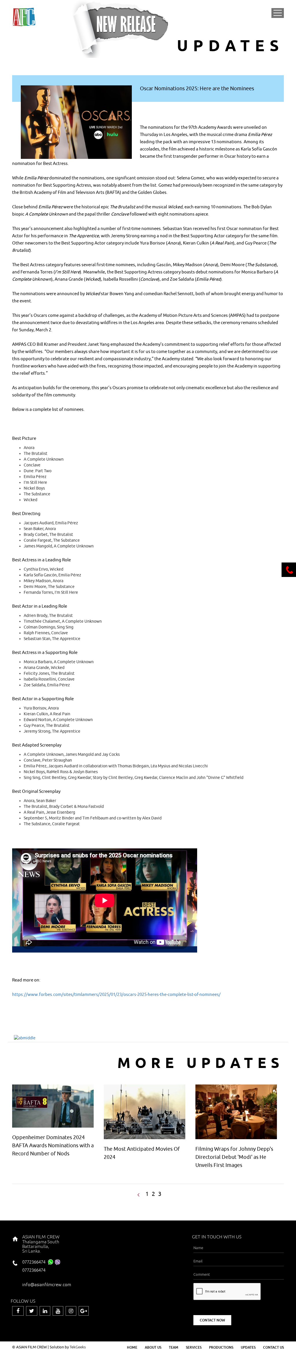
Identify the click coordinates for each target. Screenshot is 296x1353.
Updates (248, 1347)
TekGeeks (78, 1347)
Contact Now (212, 1320)
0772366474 (33, 1262)
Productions (221, 1347)
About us (153, 1347)
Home (132, 1347)
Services (193, 1347)
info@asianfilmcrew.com (46, 1284)
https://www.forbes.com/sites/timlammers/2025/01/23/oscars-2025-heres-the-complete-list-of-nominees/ (116, 994)
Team (173, 1347)
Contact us (273, 1347)
